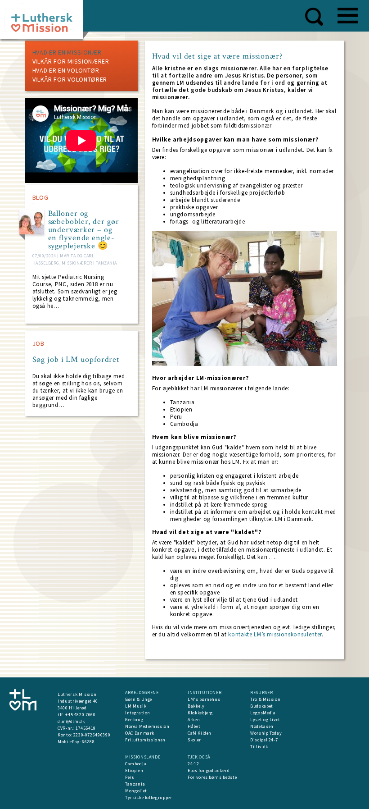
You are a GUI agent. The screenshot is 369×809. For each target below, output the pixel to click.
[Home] (45, 22)
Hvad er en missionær (67, 52)
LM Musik (135, 706)
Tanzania (135, 784)
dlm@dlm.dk (71, 721)
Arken (194, 719)
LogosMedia (263, 713)
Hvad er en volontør (65, 70)
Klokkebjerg (200, 713)
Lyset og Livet (265, 719)
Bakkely (196, 706)
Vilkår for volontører (70, 79)
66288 (88, 742)
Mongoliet (136, 791)
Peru (130, 777)
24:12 (193, 764)
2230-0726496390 (92, 735)
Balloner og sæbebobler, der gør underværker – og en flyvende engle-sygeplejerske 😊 (83, 230)
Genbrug (134, 719)
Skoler (194, 740)
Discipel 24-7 (264, 740)
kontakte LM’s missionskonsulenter (274, 634)
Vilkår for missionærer (70, 61)
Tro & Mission (265, 699)
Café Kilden (200, 733)
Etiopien (134, 770)
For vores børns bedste (212, 777)
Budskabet (261, 706)
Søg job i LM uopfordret (76, 360)
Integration (137, 713)
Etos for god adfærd (209, 770)
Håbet (194, 726)
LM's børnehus (204, 699)
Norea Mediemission (147, 726)
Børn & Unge (138, 699)
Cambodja (135, 764)
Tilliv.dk (259, 747)
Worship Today (266, 733)
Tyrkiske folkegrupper (148, 797)
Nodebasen (262, 726)
